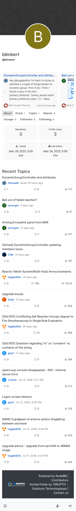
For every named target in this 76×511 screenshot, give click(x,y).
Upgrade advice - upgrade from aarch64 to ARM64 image (36, 448)
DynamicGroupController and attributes (30, 75)
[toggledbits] (4, 277)
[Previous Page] (4, 91)
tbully (11, 299)
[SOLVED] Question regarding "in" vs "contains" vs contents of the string (36, 345)
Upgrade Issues (12, 294)
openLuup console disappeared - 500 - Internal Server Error (34, 372)
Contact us (61, 492)
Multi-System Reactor (19, 105)
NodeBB (61, 476)
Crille (10, 254)
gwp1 (11, 353)
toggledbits (14, 277)
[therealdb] (4, 183)
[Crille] (4, 255)
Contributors (59, 480)
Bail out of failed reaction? (19, 200)
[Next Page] (71, 91)
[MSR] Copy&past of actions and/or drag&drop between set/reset (33, 421)
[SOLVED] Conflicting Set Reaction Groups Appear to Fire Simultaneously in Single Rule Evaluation (38, 318)
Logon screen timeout (17, 396)
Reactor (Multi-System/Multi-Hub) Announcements (36, 271)
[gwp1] (4, 326)
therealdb (13, 183)
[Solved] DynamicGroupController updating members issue (31, 247)
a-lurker (12, 380)
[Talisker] (4, 456)
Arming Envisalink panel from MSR (25, 222)
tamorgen (13, 205)
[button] (5, 506)
